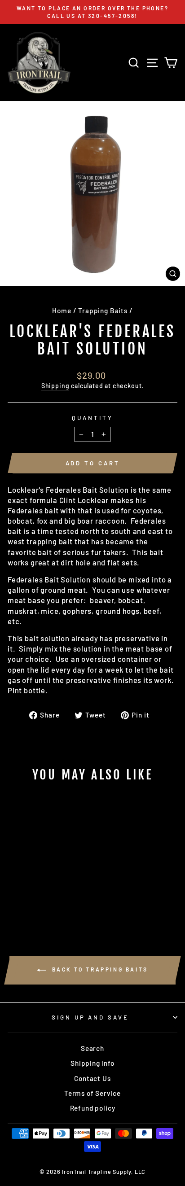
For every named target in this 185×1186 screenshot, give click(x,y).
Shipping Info (92, 1063)
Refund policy (92, 1108)
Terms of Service (92, 1093)
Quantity (92, 417)
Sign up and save (90, 1017)
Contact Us (92, 1078)
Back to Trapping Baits (98, 969)
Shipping (55, 385)
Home (61, 310)
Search (92, 1048)
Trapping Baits (103, 310)
